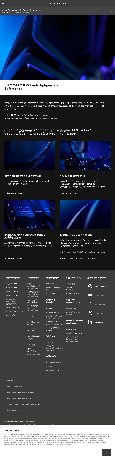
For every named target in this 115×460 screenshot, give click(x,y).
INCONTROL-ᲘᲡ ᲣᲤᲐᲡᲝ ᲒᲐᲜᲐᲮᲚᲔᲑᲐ (54, 323)
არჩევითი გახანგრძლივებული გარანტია (54, 348)
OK (106, 452)
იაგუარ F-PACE (12, 284)
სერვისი (49, 308)
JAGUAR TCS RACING (71, 289)
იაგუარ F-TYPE (12, 295)
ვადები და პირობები (14, 386)
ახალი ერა (10, 315)
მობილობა (50, 284)
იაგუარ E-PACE (12, 288)
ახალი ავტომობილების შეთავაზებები (33, 286)
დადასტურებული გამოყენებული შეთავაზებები (34, 294)
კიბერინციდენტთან (14, 410)
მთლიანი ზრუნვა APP (53, 289)
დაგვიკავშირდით (34, 354)
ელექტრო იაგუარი (74, 333)
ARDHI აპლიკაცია (73, 293)
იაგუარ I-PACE (12, 291)
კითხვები (49, 366)
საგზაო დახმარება (53, 362)
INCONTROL (51, 293)
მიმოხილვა (31, 345)
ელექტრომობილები (14, 311)
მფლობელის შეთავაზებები (32, 301)
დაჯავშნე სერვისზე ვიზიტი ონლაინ (54, 317)
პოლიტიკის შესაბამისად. (62, 444)
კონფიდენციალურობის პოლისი (19, 398)
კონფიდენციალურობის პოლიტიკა (20, 392)
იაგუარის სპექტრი (13, 307)
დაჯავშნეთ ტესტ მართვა (33, 323)
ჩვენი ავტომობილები (33, 350)
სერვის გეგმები (52, 312)
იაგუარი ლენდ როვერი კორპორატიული (23, 404)
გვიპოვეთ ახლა (52, 370)
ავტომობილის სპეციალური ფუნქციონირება (12, 301)
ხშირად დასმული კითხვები (53, 329)
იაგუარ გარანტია (53, 342)
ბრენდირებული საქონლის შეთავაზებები (33, 308)
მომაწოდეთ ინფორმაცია (32, 329)
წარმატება (10, 380)
